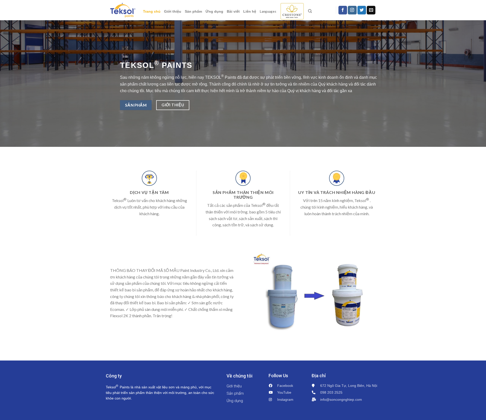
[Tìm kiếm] (310, 11)
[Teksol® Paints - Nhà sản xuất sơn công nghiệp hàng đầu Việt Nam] (122, 10)
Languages (268, 11)
